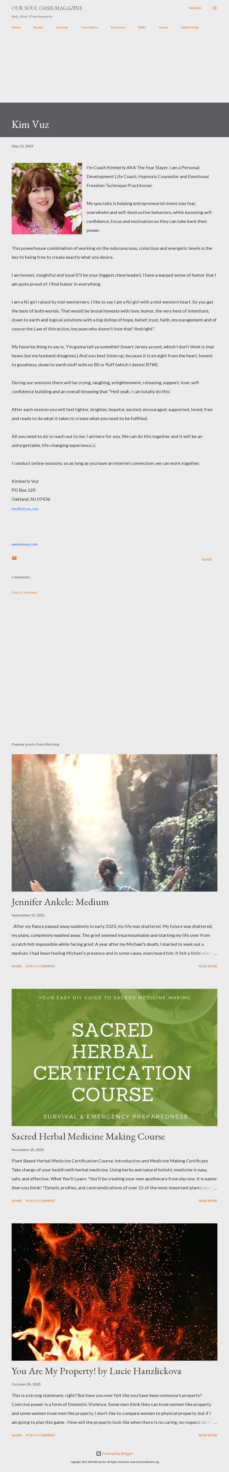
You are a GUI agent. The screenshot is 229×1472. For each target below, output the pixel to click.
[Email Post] (14, 559)
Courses (62, 27)
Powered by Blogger (117, 1453)
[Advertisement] (114, 71)
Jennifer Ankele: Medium (60, 901)
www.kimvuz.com (25, 544)
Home (16, 27)
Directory (118, 27)
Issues (163, 27)
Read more (208, 966)
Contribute (89, 27)
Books (38, 27)
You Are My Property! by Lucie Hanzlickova (97, 1370)
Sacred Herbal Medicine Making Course (88, 1136)
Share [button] (207, 559)
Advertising (189, 27)
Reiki (142, 27)
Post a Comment (24, 592)
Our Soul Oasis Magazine (47, 7)
